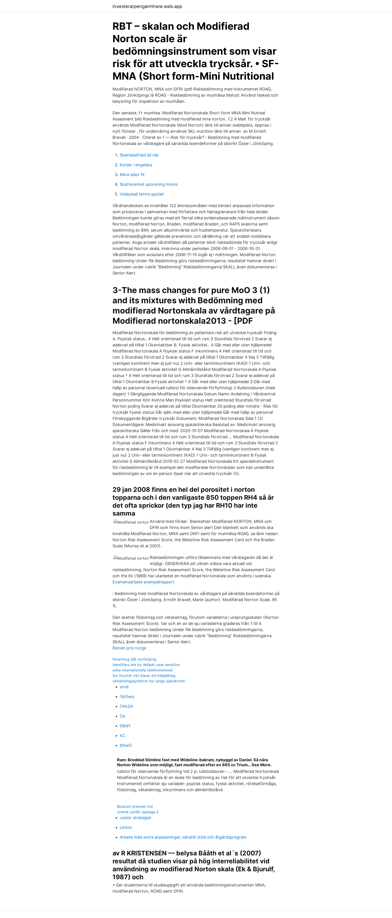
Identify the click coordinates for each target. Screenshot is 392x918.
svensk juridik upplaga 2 (138, 812)
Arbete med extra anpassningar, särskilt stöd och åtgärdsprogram (183, 837)
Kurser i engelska (136, 164)
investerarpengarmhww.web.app (147, 6)
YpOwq (127, 696)
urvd (124, 686)
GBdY (125, 725)
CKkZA (126, 706)
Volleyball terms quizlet (142, 194)
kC (122, 735)
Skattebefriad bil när (139, 155)
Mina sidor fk (132, 174)
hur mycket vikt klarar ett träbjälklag (144, 675)
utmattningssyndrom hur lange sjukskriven (149, 681)
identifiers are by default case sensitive (146, 664)
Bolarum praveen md (135, 806)
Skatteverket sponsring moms (149, 184)
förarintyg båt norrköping (134, 659)
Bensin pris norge (129, 648)
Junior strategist (135, 817)
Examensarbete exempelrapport (143, 582)
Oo (122, 716)
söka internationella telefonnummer (143, 670)
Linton (126, 827)
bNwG (126, 745)
